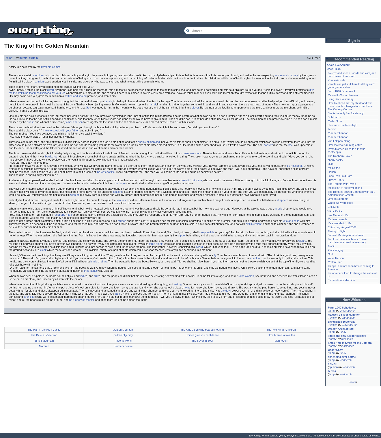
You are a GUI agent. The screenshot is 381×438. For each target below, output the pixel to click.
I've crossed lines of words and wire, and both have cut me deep (352, 75)
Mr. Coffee (334, 168)
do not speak (295, 165)
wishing (75, 195)
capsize (268, 145)
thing (9, 58)
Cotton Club (335, 262)
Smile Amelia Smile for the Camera (350, 342)
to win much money (286, 75)
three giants (156, 243)
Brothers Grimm (50, 67)
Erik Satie (333, 206)
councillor (29, 296)
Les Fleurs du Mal (338, 215)
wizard (302, 240)
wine (187, 287)
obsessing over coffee (342, 357)
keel (290, 145)
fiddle (82, 276)
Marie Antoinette (337, 219)
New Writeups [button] (354, 300)
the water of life (106, 172)
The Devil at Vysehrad (44, 335)
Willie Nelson (336, 258)
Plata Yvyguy (335, 250)
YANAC (332, 364)
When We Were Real (340, 202)
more (353, 382)
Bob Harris (334, 117)
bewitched (51, 156)
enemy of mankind (149, 142)
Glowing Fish (347, 310)
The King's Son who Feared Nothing (202, 329)
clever (195, 107)
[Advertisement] (190, 11)
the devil (226, 290)
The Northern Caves (340, 156)
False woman (246, 276)
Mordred (44, 346)
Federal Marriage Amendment (346, 235)
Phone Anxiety (336, 80)
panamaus (348, 317)
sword (199, 247)
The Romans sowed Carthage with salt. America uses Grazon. (351, 193)
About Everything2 (338, 65)
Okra (331, 164)
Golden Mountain (123, 329)
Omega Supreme (338, 198)
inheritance (91, 270)
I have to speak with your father (60, 130)
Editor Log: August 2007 (342, 227)
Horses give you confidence (202, 335)
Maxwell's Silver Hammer (343, 95)
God (88, 107)
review (333, 317)
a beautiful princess (190, 180)
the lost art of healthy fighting (345, 187)
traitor (118, 293)
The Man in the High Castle (44, 329)
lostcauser (347, 346)
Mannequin (281, 340)
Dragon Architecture (341, 328)
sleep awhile (207, 232)
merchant (38, 75)
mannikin (38, 81)
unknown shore (192, 153)
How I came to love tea (281, 335)
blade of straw (98, 261)
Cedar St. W (335, 121)
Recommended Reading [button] (354, 59)
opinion (333, 367)
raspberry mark (63, 214)
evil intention (253, 224)
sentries (121, 200)
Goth (331, 254)
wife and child (291, 221)
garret (152, 104)
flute (96, 276)
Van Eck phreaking (339, 141)
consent (117, 191)
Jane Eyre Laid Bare (340, 176)
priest (30, 122)
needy (278, 208)
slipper (181, 235)
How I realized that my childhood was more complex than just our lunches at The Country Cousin (351, 106)
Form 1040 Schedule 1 (341, 91)
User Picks (334, 69)
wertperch (346, 360)
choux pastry (335, 160)
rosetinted (347, 339)
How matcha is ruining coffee (345, 145)
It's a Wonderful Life (339, 223)
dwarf (50, 90)
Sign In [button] (354, 41)
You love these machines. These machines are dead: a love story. (347, 241)
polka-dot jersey (123, 335)
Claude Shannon (338, 133)
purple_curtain (28, 58)
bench (108, 101)
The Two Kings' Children (281, 329)
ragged (122, 221)
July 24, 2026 (336, 180)
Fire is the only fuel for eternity (346, 113)
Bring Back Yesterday (340, 99)
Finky (343, 331)
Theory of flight (337, 231)
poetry (332, 339)
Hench (332, 172)
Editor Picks (334, 211)
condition (255, 258)
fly (215, 255)
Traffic (331, 246)
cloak (43, 250)
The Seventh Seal (202, 340)
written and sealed (76, 96)
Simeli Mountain (44, 340)
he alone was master (81, 299)
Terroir (332, 129)
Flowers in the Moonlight (342, 125)
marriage (119, 183)
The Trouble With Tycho (342, 183)
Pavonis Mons (123, 340)
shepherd (282, 200)
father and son (74, 122)
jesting (178, 284)
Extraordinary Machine (341, 280)
